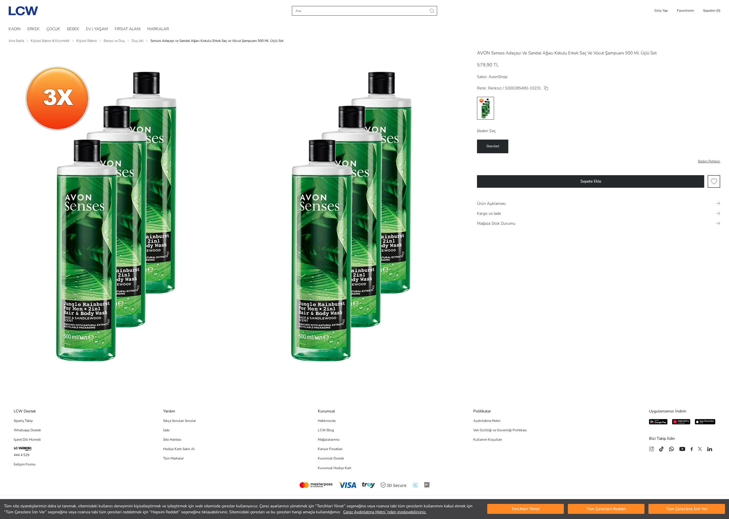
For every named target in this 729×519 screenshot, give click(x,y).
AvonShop (498, 76)
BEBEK (73, 29)
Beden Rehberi (709, 161)
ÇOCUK (53, 29)
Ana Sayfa (16, 40)
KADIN (15, 29)
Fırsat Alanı (127, 29)
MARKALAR (158, 29)
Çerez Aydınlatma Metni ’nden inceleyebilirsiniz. (384, 512)
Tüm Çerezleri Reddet (606, 509)
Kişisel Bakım (86, 40)
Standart (492, 146)
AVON (483, 53)
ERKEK (33, 29)
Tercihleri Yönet (525, 509)
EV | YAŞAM (97, 29)
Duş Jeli (138, 40)
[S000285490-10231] (546, 88)
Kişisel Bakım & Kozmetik (50, 40)
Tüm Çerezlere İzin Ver (687, 509)
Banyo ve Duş (114, 40)
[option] (485, 108)
